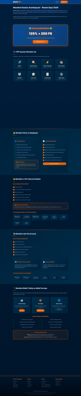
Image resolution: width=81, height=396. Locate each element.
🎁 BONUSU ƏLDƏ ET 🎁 (40, 41)
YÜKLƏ (22, 310)
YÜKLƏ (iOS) (40, 310)
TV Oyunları (29, 386)
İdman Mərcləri (29, 384)
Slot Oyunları (29, 381)
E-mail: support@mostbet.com (46, 384)
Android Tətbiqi (58, 381)
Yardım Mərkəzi (43, 381)
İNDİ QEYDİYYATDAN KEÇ (54, 163)
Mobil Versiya (58, 384)
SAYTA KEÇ (59, 309)
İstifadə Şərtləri (15, 386)
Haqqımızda (15, 381)
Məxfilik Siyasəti (15, 384)
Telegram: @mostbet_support (45, 386)
